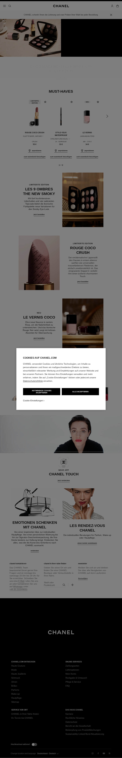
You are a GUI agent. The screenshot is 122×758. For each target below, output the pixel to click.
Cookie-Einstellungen (33, 400)
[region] (61, 379)
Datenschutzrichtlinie (33, 381)
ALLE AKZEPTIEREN (80, 392)
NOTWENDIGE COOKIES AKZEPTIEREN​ (41, 392)
